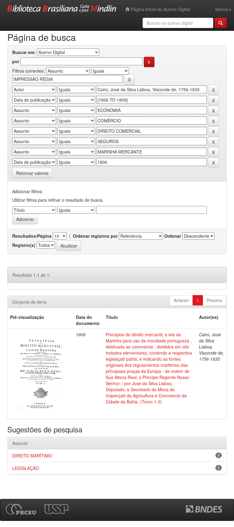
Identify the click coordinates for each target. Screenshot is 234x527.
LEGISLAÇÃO (25, 468)
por (15, 61)
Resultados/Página (31, 236)
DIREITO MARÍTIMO (32, 456)
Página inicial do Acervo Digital (159, 9)
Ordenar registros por (95, 236)
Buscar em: (24, 52)
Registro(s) (23, 245)
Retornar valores (32, 173)
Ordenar (172, 236)
